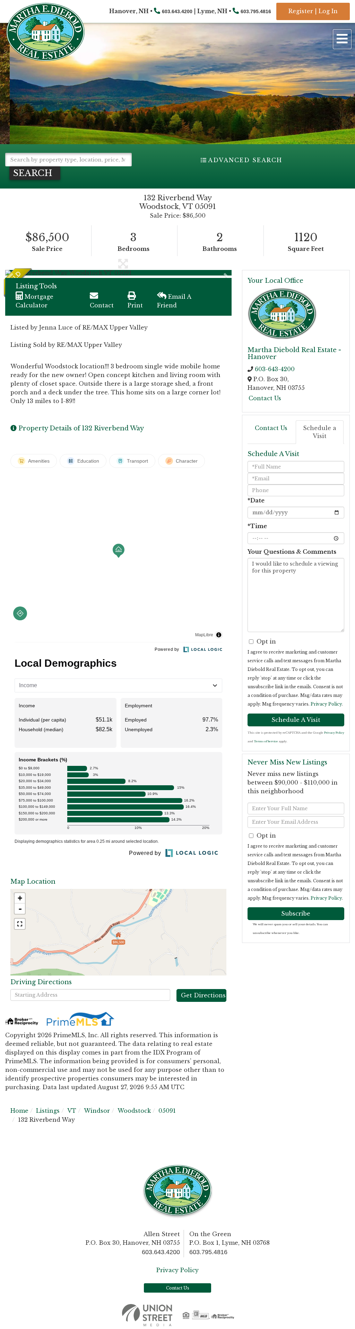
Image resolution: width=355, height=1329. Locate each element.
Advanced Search (245, 160)
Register (300, 11)
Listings (48, 1110)
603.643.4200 (177, 11)
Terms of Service (266, 741)
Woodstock (134, 1110)
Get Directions (203, 995)
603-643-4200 (275, 369)
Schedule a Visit (319, 432)
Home (19, 1110)
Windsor (97, 1110)
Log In (328, 11)
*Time (257, 526)
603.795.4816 (256, 11)
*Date (256, 500)
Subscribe (295, 913)
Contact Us (265, 398)
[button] (34, 173)
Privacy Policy (326, 704)
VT (71, 1110)
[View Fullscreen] (20, 924)
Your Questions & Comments (292, 551)
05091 (167, 1110)
